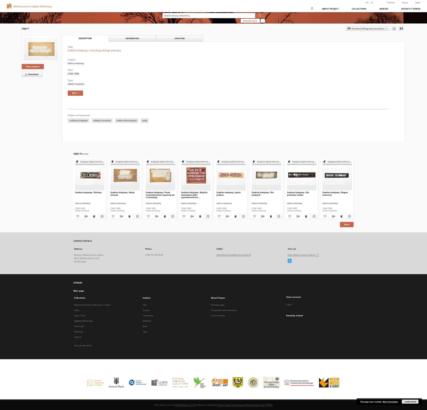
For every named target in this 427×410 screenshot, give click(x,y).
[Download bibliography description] (86, 216)
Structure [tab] (179, 38)
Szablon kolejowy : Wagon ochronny (335, 193)
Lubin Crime (79, 315)
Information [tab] (132, 38)
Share (405, 2)
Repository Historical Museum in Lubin (92, 304)
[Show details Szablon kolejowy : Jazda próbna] (243, 216)
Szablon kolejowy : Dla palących (263, 193)
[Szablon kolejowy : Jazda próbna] (231, 175)
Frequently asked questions (224, 310)
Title (145, 304)
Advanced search (250, 21)
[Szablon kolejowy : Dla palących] (266, 175)
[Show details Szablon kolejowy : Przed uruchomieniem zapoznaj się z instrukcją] (172, 216)
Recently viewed (410, 8)
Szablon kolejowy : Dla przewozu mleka (298, 193)
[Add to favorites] (394, 28)
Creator (146, 310)
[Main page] (312, 8)
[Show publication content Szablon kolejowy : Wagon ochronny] (341, 216)
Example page (217, 304)
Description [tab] (85, 38)
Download (33, 74)
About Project (330, 8)
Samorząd (79, 326)
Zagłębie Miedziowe (83, 320)
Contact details (218, 315)
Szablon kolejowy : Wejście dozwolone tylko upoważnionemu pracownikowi (194, 194)
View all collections (83, 345)
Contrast (391, 2)
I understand (410, 401)
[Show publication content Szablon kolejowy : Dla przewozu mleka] (306, 216)
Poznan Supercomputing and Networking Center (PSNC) (245, 404)
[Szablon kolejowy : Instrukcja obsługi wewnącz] (41, 48)
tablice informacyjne (127, 120)
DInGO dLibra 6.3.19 (185, 404)
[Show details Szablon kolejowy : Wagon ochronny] (349, 216)
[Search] (260, 15)
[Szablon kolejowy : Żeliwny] (89, 175)
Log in (289, 304)
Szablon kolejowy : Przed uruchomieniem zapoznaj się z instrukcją (160, 194)
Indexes (383, 8)
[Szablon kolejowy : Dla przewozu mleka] (301, 175)
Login (417, 2)
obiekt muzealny (76, 84)
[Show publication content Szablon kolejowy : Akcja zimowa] (129, 216)
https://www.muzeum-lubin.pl (302, 254)
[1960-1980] (73, 73)
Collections (359, 8)
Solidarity (78, 331)
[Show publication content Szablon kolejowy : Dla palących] (271, 216)
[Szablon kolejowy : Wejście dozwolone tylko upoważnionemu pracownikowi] (195, 175)
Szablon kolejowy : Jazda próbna (229, 193)
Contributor (148, 315)
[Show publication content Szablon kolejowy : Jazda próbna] (235, 216)
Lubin (76, 310)
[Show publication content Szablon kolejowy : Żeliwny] (94, 216)
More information (390, 401)
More (346, 224)
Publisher (147, 320)
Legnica (77, 336)
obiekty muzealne (102, 120)
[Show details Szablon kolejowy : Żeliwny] (102, 216)
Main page (78, 290)
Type (145, 331)
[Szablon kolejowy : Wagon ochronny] (337, 175)
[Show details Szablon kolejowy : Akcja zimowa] (137, 216)
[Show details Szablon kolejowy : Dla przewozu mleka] (314, 216)
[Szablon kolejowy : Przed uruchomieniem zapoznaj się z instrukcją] (160, 175)
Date (145, 326)
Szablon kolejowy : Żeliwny (88, 192)
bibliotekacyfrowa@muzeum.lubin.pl (234, 254)
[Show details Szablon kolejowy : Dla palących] (278, 216)
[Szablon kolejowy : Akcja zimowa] (125, 175)
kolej (144, 120)
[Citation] (401, 28)
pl (372, 3)
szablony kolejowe (78, 120)
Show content (33, 66)
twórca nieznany (76, 63)
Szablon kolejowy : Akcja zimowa (122, 193)
